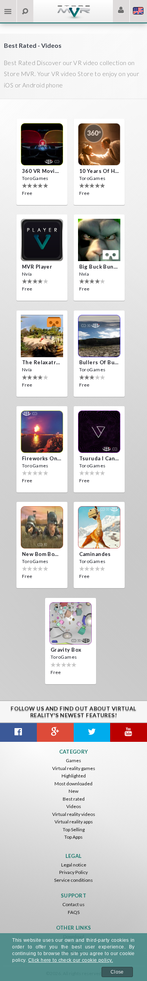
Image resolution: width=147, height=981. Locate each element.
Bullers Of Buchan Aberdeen (99, 362)
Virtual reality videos (73, 814)
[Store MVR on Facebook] (18, 732)
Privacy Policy (73, 872)
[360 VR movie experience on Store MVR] (42, 144)
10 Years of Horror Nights (99, 171)
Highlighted (74, 776)
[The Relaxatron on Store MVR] (42, 336)
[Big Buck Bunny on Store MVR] (99, 240)
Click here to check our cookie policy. (70, 960)
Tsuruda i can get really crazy (99, 458)
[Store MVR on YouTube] (128, 732)
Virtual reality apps (73, 822)
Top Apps (73, 837)
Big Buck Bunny (99, 266)
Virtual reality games (73, 768)
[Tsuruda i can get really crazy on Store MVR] (99, 431)
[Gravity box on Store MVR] (70, 623)
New (73, 791)
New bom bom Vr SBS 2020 (42, 554)
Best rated (74, 799)
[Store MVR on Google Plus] (55, 732)
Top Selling (74, 829)
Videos (73, 806)
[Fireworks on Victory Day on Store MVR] (42, 431)
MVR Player (37, 266)
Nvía (27, 274)
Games (73, 760)
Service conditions (73, 880)
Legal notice (73, 865)
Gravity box (66, 650)
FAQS (74, 912)
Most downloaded (73, 784)
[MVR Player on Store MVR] (42, 240)
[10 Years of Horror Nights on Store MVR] (99, 144)
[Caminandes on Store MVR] (99, 527)
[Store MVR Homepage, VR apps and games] (73, 18)
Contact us (73, 904)
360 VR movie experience (42, 171)
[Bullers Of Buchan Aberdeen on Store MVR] (99, 336)
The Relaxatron (42, 362)
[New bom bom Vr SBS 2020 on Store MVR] (42, 527)
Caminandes (95, 554)
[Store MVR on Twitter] (92, 732)
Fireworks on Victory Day (42, 458)
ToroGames (35, 178)
